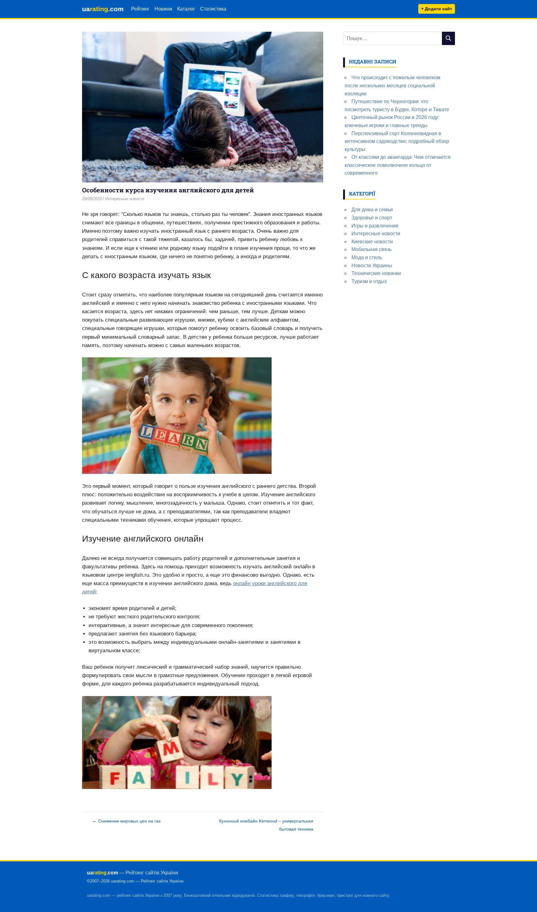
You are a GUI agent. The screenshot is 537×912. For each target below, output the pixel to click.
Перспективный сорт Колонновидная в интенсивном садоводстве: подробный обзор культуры (397, 141)
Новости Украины (371, 265)
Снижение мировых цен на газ (129, 820)
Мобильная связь (371, 249)
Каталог (186, 8)
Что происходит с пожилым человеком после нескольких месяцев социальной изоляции (392, 85)
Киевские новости (372, 241)
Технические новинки (376, 273)
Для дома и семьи (372, 209)
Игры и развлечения (374, 225)
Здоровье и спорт (371, 217)
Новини (163, 8)
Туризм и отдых (369, 281)
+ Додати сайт (436, 8)
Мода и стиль (366, 257)
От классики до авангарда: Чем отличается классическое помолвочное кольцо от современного (398, 165)
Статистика (213, 8)
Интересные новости (124, 198)
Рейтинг (140, 8)
